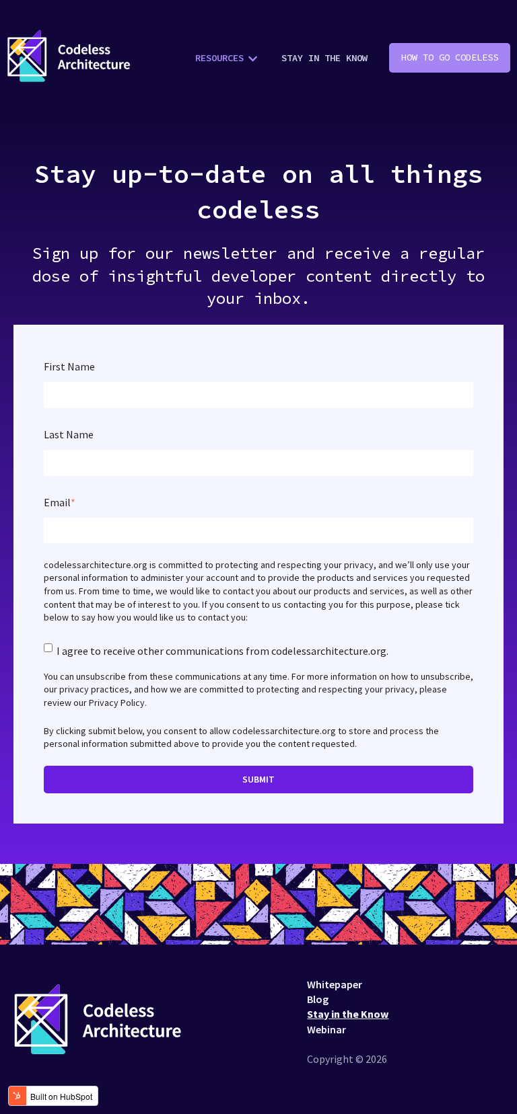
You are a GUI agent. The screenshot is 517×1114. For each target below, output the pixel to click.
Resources (219, 58)
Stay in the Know (324, 58)
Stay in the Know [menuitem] (347, 1014)
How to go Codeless (449, 57)
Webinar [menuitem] (326, 1029)
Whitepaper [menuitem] (334, 984)
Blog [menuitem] (318, 999)
